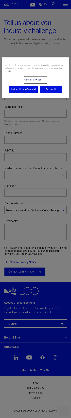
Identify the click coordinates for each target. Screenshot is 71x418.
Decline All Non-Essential (23, 89)
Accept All (51, 89)
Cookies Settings (32, 80)
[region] (35, 77)
